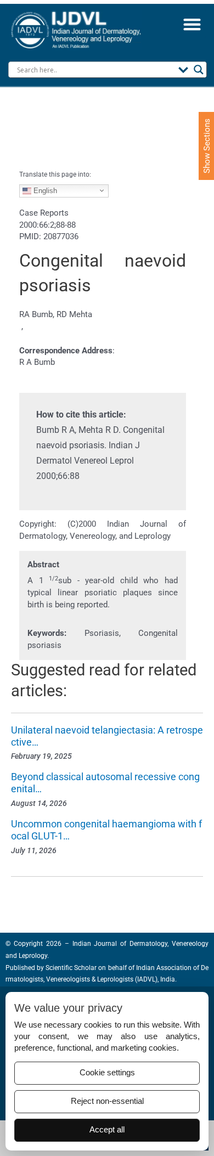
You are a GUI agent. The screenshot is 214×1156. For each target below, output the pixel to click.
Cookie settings (107, 1072)
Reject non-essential (107, 1101)
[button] (192, 24)
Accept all (107, 1129)
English (44, 190)
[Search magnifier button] (198, 69)
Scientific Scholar (70, 968)
